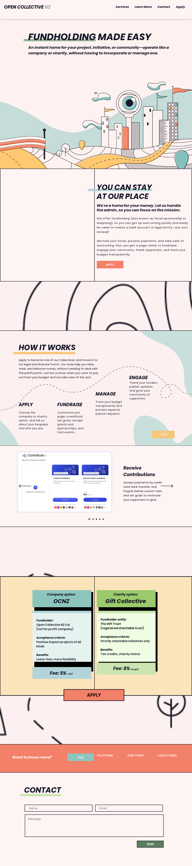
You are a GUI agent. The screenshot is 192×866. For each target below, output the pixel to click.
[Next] (167, 486)
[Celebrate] (99, 519)
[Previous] (25, 486)
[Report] (103, 519)
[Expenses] (93, 519)
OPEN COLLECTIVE (27, 7)
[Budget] (96, 519)
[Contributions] (89, 519)
